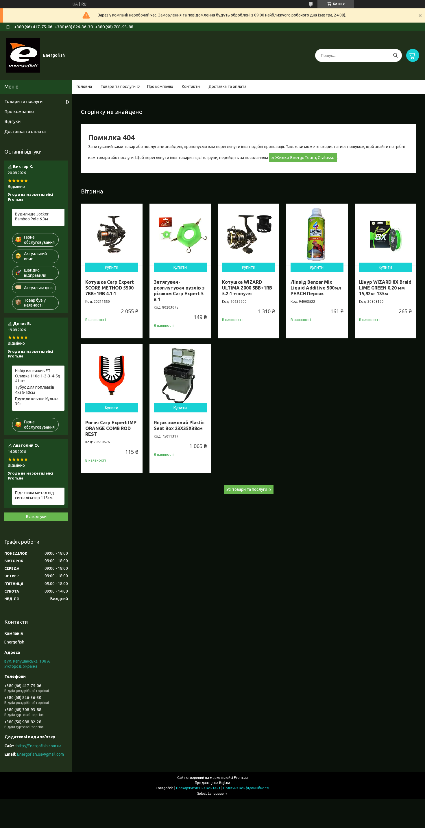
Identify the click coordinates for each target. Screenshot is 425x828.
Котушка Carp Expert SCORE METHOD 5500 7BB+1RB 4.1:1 (109, 287)
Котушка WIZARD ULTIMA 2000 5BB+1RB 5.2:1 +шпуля (247, 287)
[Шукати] (395, 55)
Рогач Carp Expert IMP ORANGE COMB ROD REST (110, 428)
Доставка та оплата (227, 86)
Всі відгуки (36, 516)
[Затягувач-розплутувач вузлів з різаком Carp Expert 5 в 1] (180, 234)
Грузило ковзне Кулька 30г (36, 401)
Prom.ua (241, 777)
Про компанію (160, 86)
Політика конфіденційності (246, 788)
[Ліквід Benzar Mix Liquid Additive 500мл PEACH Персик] (317, 234)
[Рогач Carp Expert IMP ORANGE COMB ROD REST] (112, 375)
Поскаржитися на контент (198, 788)
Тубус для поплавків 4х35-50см (34, 390)
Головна (84, 86)
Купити (111, 267)
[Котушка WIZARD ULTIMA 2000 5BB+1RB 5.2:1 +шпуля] (248, 234)
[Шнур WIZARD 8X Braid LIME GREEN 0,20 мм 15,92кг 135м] (385, 234)
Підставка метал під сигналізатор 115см (34, 495)
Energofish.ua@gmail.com (40, 754)
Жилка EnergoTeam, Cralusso (305, 157)
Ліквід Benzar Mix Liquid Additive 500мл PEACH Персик (316, 287)
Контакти (191, 86)
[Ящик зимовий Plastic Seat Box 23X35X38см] (180, 375)
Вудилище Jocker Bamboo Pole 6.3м (32, 217)
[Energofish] (23, 55)
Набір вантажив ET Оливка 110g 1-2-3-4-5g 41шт (37, 375)
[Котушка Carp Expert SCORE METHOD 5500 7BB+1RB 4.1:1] (112, 234)
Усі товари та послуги (246, 489)
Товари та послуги (118, 86)
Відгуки (12, 121)
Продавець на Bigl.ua (212, 783)
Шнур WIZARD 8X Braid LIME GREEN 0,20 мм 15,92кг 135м (385, 287)
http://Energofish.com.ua (38, 746)
